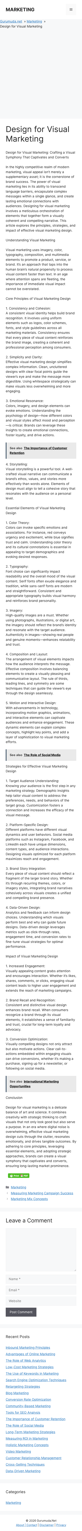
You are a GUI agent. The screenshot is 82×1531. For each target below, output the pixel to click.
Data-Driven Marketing (23, 1471)
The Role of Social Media (25, 1425)
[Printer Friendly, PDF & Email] (18, 1175)
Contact (32, 1525)
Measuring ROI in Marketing (27, 1438)
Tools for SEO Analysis (23, 1412)
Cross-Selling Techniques (25, 1464)
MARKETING (20, 9)
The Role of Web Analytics (26, 1360)
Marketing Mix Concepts (29, 1199)
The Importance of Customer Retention (35, 1419)
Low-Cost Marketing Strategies (30, 1367)
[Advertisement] (41, 72)
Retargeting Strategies (23, 1386)
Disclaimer (46, 1525)
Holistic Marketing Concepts (27, 1445)
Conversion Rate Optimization (28, 1399)
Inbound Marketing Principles (28, 1347)
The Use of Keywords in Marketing (32, 1373)
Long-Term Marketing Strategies (30, 1432)
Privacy (61, 1525)
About (20, 1525)
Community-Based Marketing (28, 1406)
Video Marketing (18, 1451)
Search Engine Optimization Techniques (36, 1380)
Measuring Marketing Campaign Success (42, 1193)
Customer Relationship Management (33, 1458)
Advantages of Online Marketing (30, 1354)
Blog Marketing (17, 1393)
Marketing (18, 1187)
